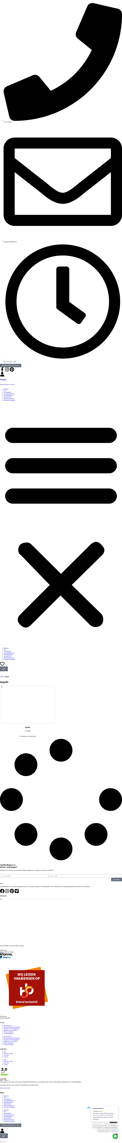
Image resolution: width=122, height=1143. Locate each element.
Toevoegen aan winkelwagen (27, 736)
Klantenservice (8, 1025)
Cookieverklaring (8, 1033)
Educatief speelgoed (9, 400)
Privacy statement (8, 1032)
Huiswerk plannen (9, 398)
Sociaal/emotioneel (9, 394)
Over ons (6, 1055)
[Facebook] (2, 891)
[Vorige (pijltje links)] (0, 1142)
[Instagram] (7, 369)
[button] (61, 524)
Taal (5, 390)
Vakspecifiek (7, 397)
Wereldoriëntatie (8, 395)
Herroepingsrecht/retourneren (12, 1027)
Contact (6, 1057)
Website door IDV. (5, 1088)
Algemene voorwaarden (10, 1030)
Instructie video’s (8, 1053)
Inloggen (3, 379)
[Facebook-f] (2, 369)
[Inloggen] (2, 374)
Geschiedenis (7, 392)
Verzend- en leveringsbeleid (11, 1028)
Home (1, 676)
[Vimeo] (16, 891)
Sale (5, 1052)
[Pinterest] (12, 369)
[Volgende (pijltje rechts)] (2, 1142)
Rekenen (6, 389)
